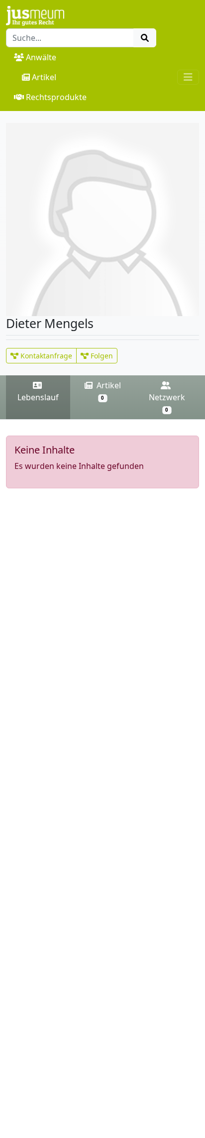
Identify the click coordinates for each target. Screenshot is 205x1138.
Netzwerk (167, 402)
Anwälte (41, 57)
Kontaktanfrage (45, 355)
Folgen (101, 355)
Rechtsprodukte (56, 97)
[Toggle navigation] (188, 77)
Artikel (44, 77)
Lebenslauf (38, 397)
